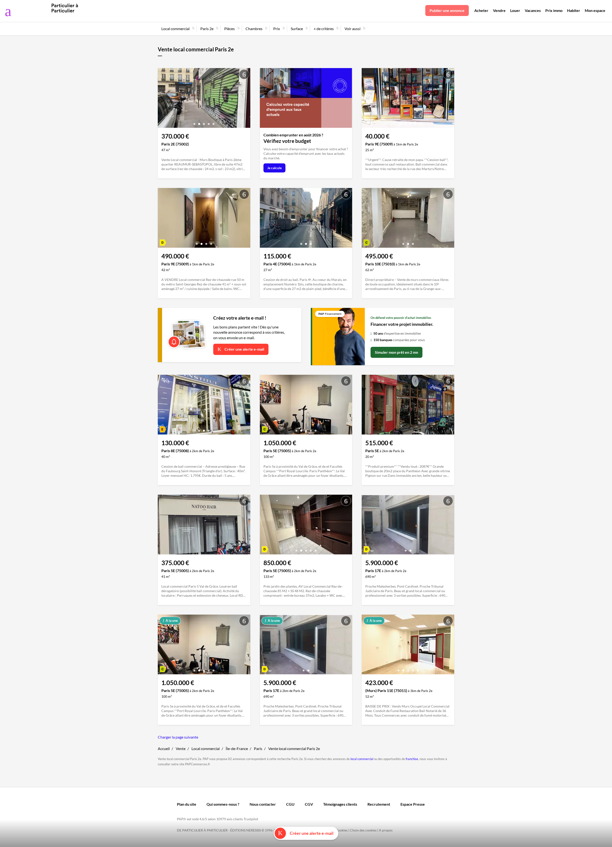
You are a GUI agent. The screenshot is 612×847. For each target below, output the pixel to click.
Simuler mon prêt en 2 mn (396, 352)
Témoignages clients (340, 804)
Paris (258, 748)
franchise (412, 759)
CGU (290, 804)
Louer (515, 10)
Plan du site (186, 804)
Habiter (573, 10)
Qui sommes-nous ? (223, 804)
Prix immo (554, 10)
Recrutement (378, 804)
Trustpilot (251, 819)
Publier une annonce (447, 10)
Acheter (481, 10)
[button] (194, 122)
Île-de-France (237, 748)
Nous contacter (263, 804)
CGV (309, 804)
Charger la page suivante (178, 737)
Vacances (533, 10)
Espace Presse (412, 804)
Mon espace (595, 10)
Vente (181, 748)
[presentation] (162, 99)
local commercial (361, 759)
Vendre (499, 10)
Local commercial (205, 748)
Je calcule (274, 168)
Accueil (164, 748)
